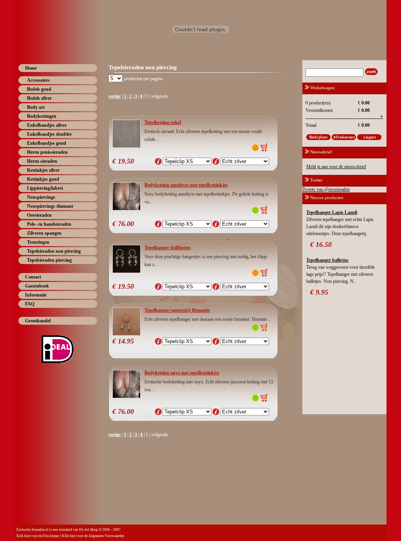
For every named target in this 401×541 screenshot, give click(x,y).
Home (31, 68)
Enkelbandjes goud (46, 143)
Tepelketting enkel (163, 122)
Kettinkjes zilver (43, 170)
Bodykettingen (41, 116)
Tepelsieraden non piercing (54, 251)
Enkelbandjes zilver (47, 125)
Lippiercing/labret (45, 188)
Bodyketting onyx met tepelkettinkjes (182, 373)
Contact (33, 277)
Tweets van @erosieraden (326, 189)
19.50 (126, 161)
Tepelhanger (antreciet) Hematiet (177, 310)
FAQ (29, 304)
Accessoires (38, 80)
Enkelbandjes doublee (49, 134)
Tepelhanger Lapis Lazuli (331, 212)
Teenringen (38, 242)
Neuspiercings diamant (50, 206)
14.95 (126, 341)
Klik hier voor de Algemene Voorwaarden (93, 536)
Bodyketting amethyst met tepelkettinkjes (186, 185)
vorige (114, 96)
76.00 (126, 224)
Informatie (36, 295)
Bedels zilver (39, 98)
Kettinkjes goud (43, 179)
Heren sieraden (42, 161)
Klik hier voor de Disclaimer (38, 536)
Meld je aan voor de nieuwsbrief (336, 166)
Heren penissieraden (47, 152)
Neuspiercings (41, 197)
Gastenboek (37, 286)
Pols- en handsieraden (49, 224)
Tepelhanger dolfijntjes (168, 247)
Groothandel (38, 321)
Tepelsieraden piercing (49, 260)
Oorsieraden (39, 215)
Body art (36, 107)
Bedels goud (39, 89)
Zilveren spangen (44, 233)
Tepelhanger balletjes (327, 260)
